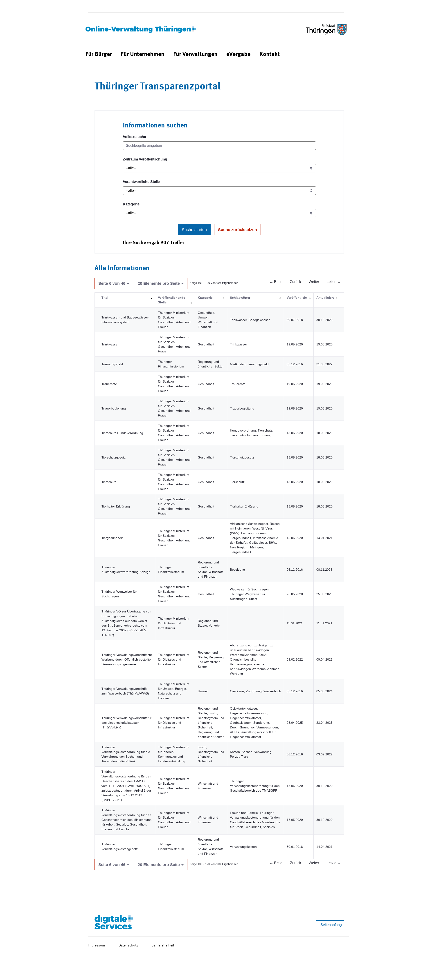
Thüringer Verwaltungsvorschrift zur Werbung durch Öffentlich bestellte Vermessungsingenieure (126, 659)
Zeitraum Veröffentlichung (145, 159)
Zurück (295, 282)
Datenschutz (128, 945)
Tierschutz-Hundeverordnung (122, 433)
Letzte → (334, 282)
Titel (104, 297)
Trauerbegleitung (113, 408)
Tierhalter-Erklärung (115, 506)
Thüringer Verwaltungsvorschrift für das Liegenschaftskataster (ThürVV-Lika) (126, 722)
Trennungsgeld (112, 364)
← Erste (276, 282)
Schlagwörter (240, 297)
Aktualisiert (325, 297)
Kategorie (131, 204)
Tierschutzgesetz (113, 457)
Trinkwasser (110, 344)
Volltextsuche (134, 137)
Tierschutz (108, 482)
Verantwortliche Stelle (141, 182)
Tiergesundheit (112, 538)
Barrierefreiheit (162, 945)
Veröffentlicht (297, 297)
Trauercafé (109, 384)
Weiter (314, 282)
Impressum (96, 945)
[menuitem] (99, 54)
